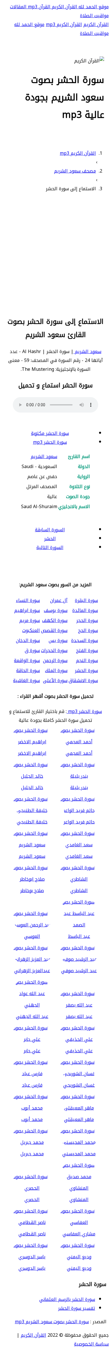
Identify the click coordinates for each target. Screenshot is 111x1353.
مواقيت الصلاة (94, 15)
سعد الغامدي (78, 856)
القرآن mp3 (38, 6)
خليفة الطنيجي (32, 821)
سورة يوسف (55, 610)
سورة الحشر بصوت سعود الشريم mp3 (52, 1321)
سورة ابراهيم (27, 610)
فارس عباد (32, 1085)
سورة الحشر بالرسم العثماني (67, 1299)
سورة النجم (87, 660)
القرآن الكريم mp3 (64, 24)
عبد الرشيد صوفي (79, 970)
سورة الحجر (87, 620)
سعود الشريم (87, 351)
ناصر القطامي (32, 1233)
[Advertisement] (55, 253)
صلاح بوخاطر (32, 890)
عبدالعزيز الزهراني (32, 970)
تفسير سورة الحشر (76, 1308)
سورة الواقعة (27, 660)
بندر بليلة (79, 787)
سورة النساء (28, 600)
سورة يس (58, 640)
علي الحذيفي (79, 1050)
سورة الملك (56, 670)
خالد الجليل (32, 787)
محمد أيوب (32, 1119)
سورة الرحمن (55, 660)
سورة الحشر (86, 670)
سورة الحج (88, 630)
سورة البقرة (86, 600)
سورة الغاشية (26, 680)
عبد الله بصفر (79, 1016)
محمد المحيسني (79, 1153)
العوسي (32, 936)
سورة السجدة (84, 640)
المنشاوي (79, 1199)
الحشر (50, 538)
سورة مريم (29, 620)
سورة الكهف (54, 620)
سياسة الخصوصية (91, 1344)
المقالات (18, 6)
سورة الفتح (87, 650)
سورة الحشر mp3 (50, 442)
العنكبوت (31, 630)
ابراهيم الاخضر (32, 753)
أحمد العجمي (79, 753)
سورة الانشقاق (83, 680)
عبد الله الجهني (32, 1016)
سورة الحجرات (54, 650)
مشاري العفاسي (79, 1233)
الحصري (32, 1199)
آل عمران (58, 600)
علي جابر (32, 1050)
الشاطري (79, 890)
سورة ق (32, 650)
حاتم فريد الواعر (79, 821)
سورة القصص (54, 630)
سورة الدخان (28, 640)
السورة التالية (49, 547)
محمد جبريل (32, 1153)
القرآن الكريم (63, 6)
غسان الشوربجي (79, 1085)
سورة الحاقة (28, 670)
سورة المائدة (85, 610)
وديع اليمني (79, 1268)
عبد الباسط (79, 936)
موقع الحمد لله (93, 6)
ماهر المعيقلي (79, 1119)
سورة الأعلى (55, 680)
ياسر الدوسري (32, 1268)
